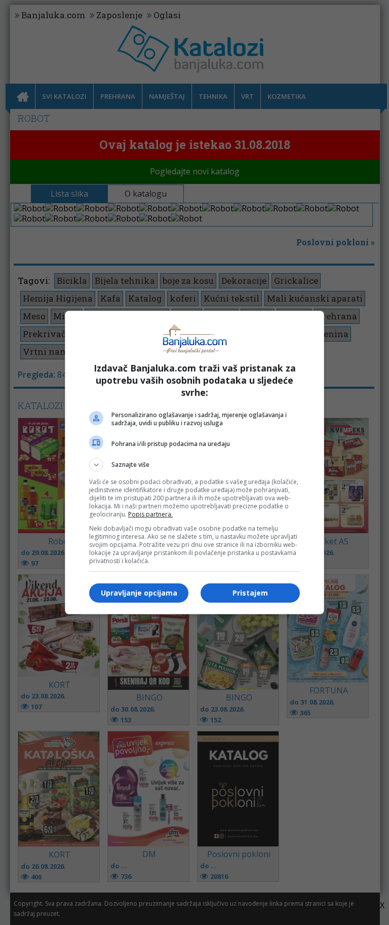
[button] (194, 465)
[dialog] (194, 462)
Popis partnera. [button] (150, 514)
